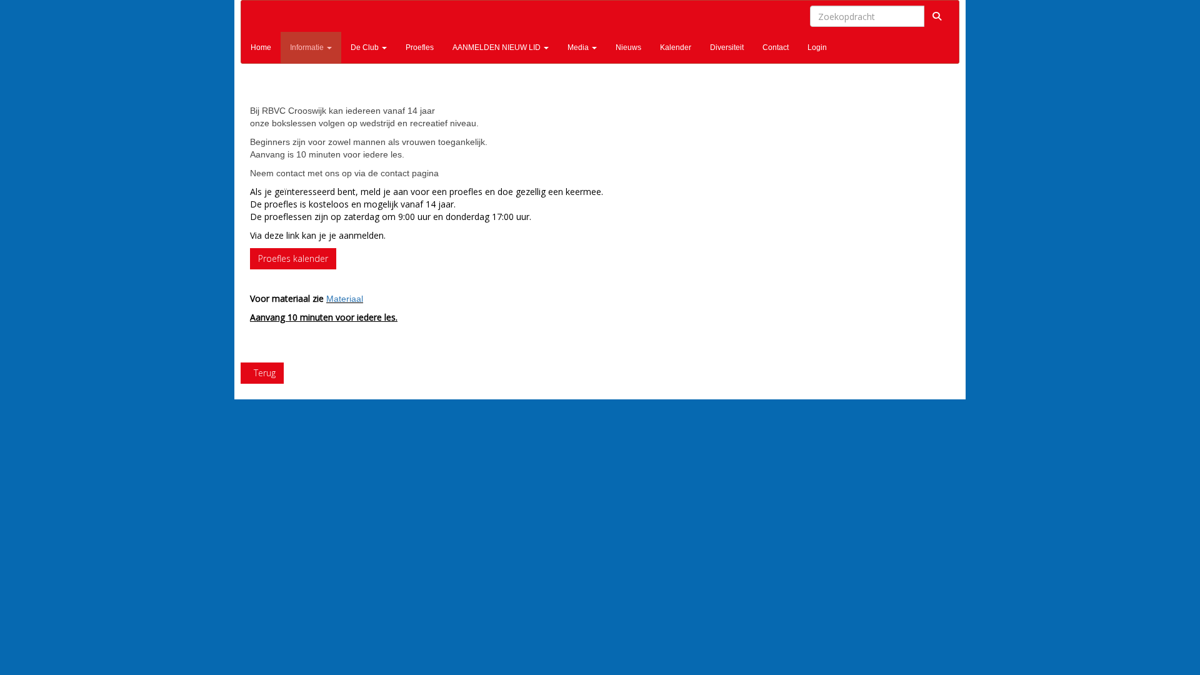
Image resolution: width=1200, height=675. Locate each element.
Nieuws (628, 47)
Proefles (420, 47)
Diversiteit (727, 47)
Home (261, 47)
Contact (775, 47)
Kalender (675, 47)
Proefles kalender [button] (293, 258)
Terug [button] (262, 373)
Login (817, 47)
